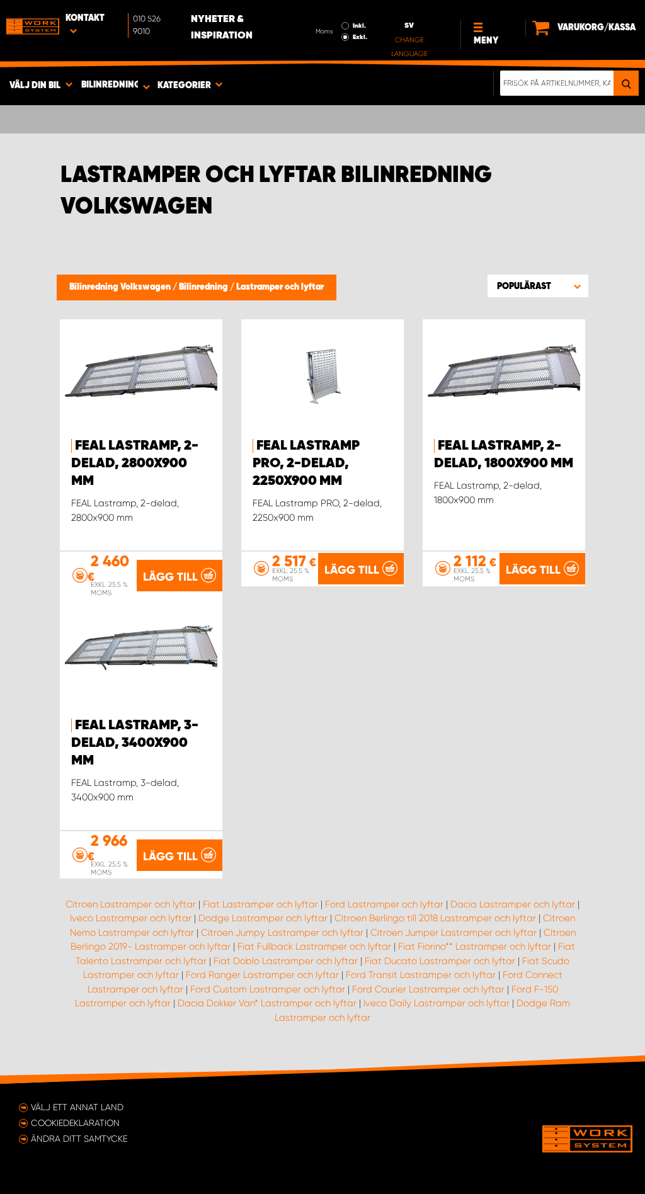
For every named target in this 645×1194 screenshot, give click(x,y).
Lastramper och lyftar (280, 287)
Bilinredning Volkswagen (121, 287)
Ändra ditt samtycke (79, 1139)
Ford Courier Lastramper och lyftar (428, 989)
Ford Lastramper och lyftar (384, 904)
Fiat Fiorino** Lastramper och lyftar (474, 946)
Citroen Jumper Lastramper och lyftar (453, 932)
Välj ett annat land (77, 1107)
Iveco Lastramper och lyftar (130, 918)
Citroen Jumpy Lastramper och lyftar (282, 932)
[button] (538, 286)
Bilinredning (204, 287)
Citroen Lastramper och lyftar (131, 904)
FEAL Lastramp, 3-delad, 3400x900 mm (134, 743)
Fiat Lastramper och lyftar (260, 904)
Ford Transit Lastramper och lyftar (421, 975)
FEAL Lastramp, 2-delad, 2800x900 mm (134, 463)
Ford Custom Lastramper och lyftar (267, 989)
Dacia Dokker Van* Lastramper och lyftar (267, 1003)
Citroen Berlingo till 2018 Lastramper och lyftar (435, 918)
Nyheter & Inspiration (222, 27)
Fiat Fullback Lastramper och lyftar (314, 946)
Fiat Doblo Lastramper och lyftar (286, 961)
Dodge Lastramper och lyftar (263, 918)
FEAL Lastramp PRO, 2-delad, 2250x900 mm (306, 463)
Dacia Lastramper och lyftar (512, 904)
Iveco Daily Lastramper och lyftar (436, 1003)
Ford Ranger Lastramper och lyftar (262, 975)
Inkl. (359, 26)
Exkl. (360, 37)
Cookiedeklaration (75, 1123)
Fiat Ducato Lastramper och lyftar (440, 961)
